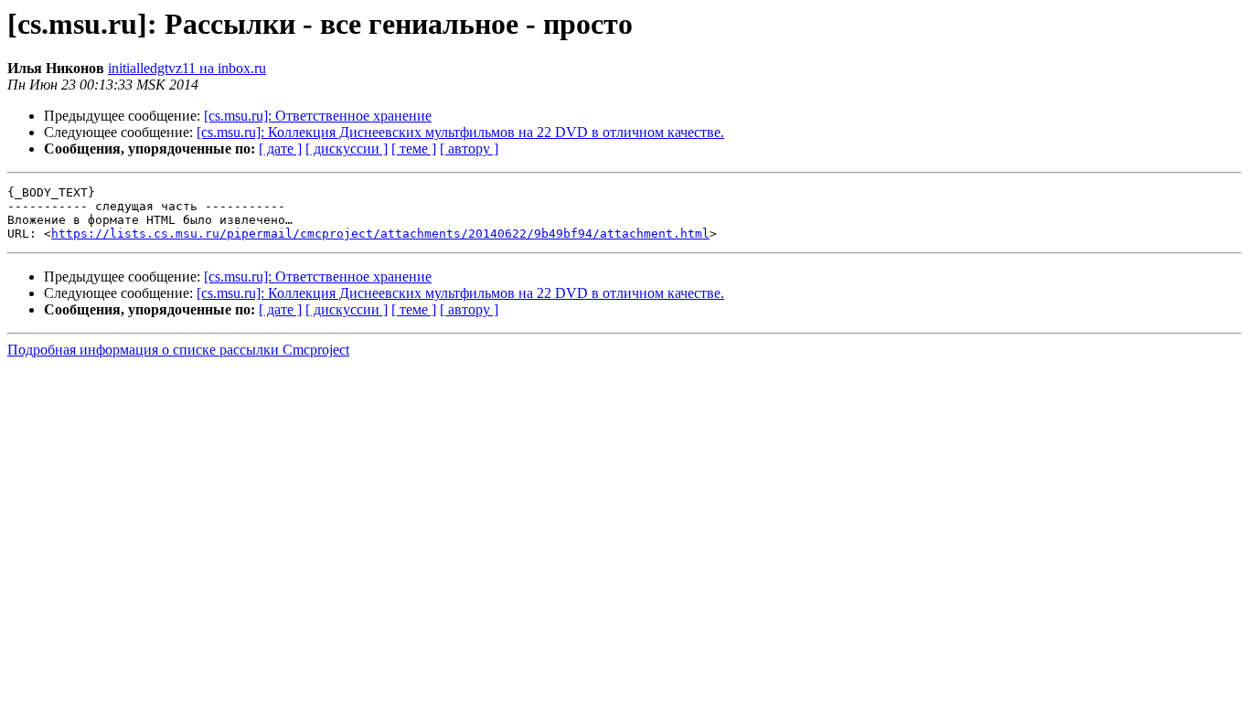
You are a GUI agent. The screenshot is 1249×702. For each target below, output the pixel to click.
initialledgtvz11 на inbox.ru (187, 68)
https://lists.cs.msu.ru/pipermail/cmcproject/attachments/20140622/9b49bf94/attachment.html (380, 233)
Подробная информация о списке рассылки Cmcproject (178, 349)
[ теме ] (413, 148)
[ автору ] (469, 148)
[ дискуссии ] (346, 148)
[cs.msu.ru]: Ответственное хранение (318, 115)
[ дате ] (280, 148)
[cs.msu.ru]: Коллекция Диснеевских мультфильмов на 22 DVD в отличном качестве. (460, 132)
